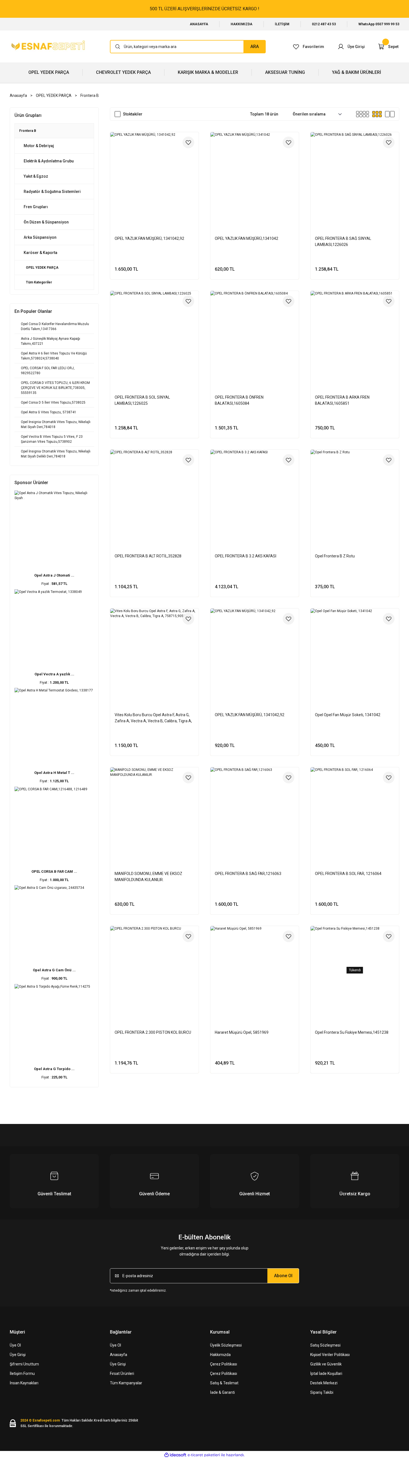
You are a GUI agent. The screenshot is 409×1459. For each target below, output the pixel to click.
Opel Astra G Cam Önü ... (54, 970)
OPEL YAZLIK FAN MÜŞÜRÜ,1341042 (246, 238)
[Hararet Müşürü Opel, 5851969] (254, 970)
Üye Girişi (18, 1354)
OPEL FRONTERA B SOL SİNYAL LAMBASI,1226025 (142, 400)
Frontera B (89, 95)
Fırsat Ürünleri (122, 1373)
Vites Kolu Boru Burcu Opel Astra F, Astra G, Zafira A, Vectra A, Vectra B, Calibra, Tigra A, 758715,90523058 (153, 718)
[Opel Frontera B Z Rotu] (355, 494)
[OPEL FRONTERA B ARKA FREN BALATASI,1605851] (355, 335)
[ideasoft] (175, 1455)
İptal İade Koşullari (326, 1373)
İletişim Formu (22, 1373)
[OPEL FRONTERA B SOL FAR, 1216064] (355, 811)
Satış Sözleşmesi (325, 1345)
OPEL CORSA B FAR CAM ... (54, 871)
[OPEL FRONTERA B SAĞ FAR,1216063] (254, 811)
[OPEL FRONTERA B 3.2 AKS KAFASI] (254, 494)
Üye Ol (15, 1345)
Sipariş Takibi (321, 1392)
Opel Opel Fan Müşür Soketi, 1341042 (347, 715)
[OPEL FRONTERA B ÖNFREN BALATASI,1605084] (254, 335)
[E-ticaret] (204, 1455)
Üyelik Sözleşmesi (226, 1345)
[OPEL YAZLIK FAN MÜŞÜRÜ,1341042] (254, 176)
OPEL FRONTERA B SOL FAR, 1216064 (348, 873)
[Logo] (49, 46)
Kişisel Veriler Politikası (330, 1354)
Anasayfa (118, 1354)
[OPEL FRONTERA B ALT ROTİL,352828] (154, 494)
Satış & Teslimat (224, 1383)
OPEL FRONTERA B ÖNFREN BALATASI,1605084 (239, 400)
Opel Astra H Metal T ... (54, 773)
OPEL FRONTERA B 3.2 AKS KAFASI (245, 556)
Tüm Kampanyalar (126, 1383)
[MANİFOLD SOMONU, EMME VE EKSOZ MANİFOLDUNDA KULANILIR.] (154, 811)
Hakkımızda (220, 1354)
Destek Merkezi (323, 1383)
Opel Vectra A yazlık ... (54, 674)
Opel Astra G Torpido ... (54, 1069)
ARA (254, 46)
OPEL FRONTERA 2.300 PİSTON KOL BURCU (153, 1032)
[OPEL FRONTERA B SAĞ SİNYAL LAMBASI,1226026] (355, 176)
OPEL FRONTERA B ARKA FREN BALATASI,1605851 (342, 400)
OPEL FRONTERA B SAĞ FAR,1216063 (248, 873)
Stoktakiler (132, 114)
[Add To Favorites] (188, 142)
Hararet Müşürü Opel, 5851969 (241, 1032)
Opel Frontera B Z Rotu (335, 556)
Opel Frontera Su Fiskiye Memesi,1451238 (351, 1032)
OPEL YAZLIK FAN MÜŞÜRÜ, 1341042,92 (149, 238)
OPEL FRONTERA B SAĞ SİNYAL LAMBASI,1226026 (343, 241)
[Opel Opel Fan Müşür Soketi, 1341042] (355, 652)
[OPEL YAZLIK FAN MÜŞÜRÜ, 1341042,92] (154, 176)
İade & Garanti (222, 1392)
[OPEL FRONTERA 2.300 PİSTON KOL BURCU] (154, 970)
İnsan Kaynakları (24, 1383)
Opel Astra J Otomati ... (54, 575)
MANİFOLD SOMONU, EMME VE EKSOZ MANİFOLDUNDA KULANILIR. (148, 876)
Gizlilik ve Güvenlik (326, 1364)
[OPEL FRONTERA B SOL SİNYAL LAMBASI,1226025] (154, 335)
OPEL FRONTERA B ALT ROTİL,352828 (148, 556)
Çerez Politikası (223, 1364)
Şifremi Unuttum (24, 1364)
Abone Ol (283, 1275)
